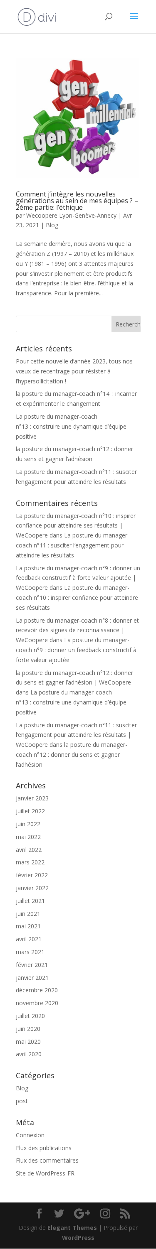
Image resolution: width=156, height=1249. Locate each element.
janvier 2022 (32, 888)
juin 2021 (28, 914)
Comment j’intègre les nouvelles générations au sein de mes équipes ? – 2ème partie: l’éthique (77, 200)
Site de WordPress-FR (45, 1173)
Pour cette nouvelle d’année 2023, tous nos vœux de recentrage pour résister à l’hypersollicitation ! (74, 371)
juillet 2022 (30, 811)
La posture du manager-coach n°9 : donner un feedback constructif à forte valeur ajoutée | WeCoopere (78, 578)
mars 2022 (30, 862)
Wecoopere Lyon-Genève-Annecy (71, 215)
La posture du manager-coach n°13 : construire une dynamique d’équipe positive (71, 426)
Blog (52, 225)
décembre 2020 (37, 990)
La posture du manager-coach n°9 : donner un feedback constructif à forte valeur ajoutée (76, 650)
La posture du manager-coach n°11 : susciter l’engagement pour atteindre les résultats (72, 545)
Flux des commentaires (47, 1160)
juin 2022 (28, 824)
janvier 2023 (32, 798)
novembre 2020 (37, 1003)
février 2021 (32, 965)
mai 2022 (28, 837)
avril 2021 (29, 939)
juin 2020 (28, 1029)
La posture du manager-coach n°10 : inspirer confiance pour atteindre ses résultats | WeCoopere (76, 526)
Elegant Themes (72, 1228)
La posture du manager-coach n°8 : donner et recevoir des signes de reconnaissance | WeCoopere (77, 630)
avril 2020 (29, 1054)
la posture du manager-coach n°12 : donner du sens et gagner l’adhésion (71, 754)
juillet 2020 (30, 1016)
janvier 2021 (32, 978)
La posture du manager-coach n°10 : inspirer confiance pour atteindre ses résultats (77, 597)
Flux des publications (44, 1148)
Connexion (30, 1135)
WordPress (78, 1238)
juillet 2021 (30, 901)
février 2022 (32, 875)
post (22, 1101)
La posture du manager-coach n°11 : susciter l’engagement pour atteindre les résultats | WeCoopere (76, 735)
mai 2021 (28, 926)
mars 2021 (30, 952)
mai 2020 (28, 1041)
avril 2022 (29, 850)
